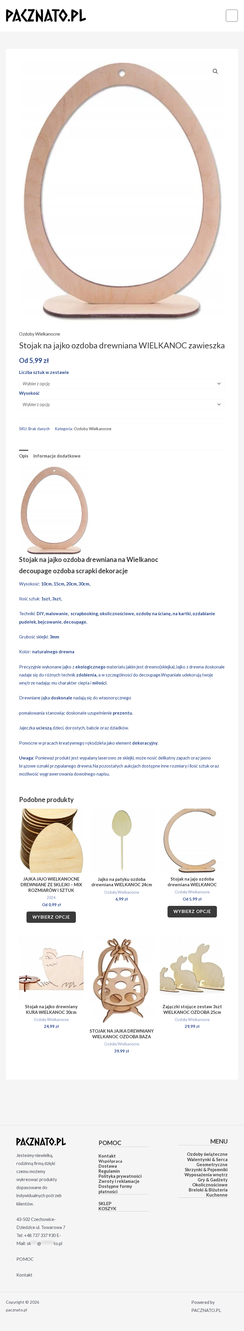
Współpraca (110, 1161)
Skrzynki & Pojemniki (206, 1169)
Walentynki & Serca (207, 1159)
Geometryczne (212, 1164)
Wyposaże (195, 1174)
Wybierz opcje (51, 917)
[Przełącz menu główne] (232, 15)
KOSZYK (107, 1208)
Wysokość (29, 393)
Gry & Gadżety (213, 1179)
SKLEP (104, 1203)
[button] (215, 71)
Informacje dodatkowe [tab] (57, 455)
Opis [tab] (23, 455)
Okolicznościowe (210, 1184)
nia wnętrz (217, 1174)
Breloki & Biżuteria (208, 1189)
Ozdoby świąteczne (207, 1154)
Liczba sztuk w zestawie (44, 372)
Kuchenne (217, 1194)
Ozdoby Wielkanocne (39, 333)
